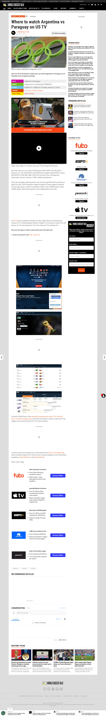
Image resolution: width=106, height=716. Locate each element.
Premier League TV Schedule (40, 1)
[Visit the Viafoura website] (62, 647)
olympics (24, 568)
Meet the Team (38, 703)
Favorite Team (73, 261)
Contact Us (84, 703)
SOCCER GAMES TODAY (20, 8)
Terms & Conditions (55, 703)
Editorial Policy (67, 703)
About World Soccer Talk (26, 703)
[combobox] (80, 256)
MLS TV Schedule (15, 1)
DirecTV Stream (37, 90)
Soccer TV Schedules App (56, 452)
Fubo (29, 90)
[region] (38, 628)
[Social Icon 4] (61, 696)
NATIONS (63, 8)
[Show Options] (92, 256)
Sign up (63, 608)
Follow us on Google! (59, 33)
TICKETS (81, 8)
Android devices (39, 457)
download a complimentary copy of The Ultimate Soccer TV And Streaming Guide (37, 417)
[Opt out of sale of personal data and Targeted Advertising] (3, 713)
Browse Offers (58, 476)
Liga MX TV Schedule (26, 1)
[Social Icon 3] (57, 696)
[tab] (15, 619)
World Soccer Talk (23, 32)
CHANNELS (72, 8)
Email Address (73, 244)
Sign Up (81, 153)
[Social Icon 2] (53, 696)
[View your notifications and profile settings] (64, 619)
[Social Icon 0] (44, 696)
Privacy (47, 703)
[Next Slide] (65, 589)
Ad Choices (76, 703)
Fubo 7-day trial (34, 235)
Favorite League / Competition (77, 253)
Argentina (15, 568)
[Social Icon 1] (49, 696)
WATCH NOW (29, 93)
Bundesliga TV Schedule (77, 1)
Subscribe (81, 270)
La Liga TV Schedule (53, 1)
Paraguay (33, 568)
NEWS (9, 8)
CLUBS (55, 8)
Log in (60, 608)
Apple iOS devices (25, 457)
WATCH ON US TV (34, 8)
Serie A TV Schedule (65, 1)
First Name (72, 236)
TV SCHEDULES (45, 8)
